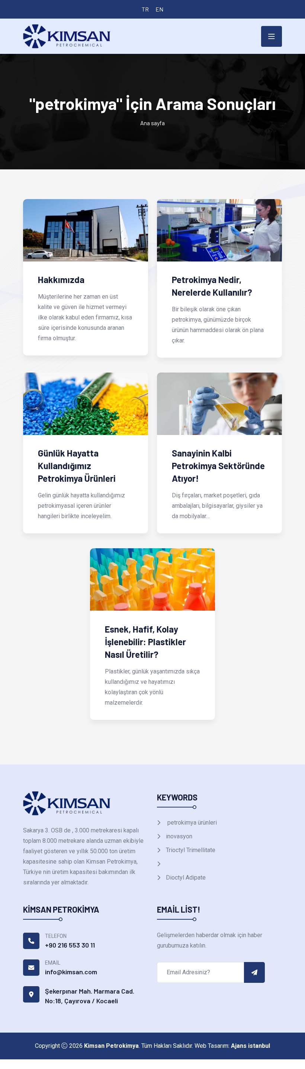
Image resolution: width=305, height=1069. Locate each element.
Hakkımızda (61, 279)
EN (159, 9)
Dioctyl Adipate (185, 877)
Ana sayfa (152, 122)
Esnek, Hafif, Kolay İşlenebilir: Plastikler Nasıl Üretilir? (145, 642)
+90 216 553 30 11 (70, 945)
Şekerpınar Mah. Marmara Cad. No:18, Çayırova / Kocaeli (89, 996)
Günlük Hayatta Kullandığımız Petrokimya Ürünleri (77, 466)
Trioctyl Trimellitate (189, 850)
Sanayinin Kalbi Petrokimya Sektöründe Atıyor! (218, 466)
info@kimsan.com (71, 972)
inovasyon (178, 836)
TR (145, 9)
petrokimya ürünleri (190, 822)
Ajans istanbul (250, 1045)
